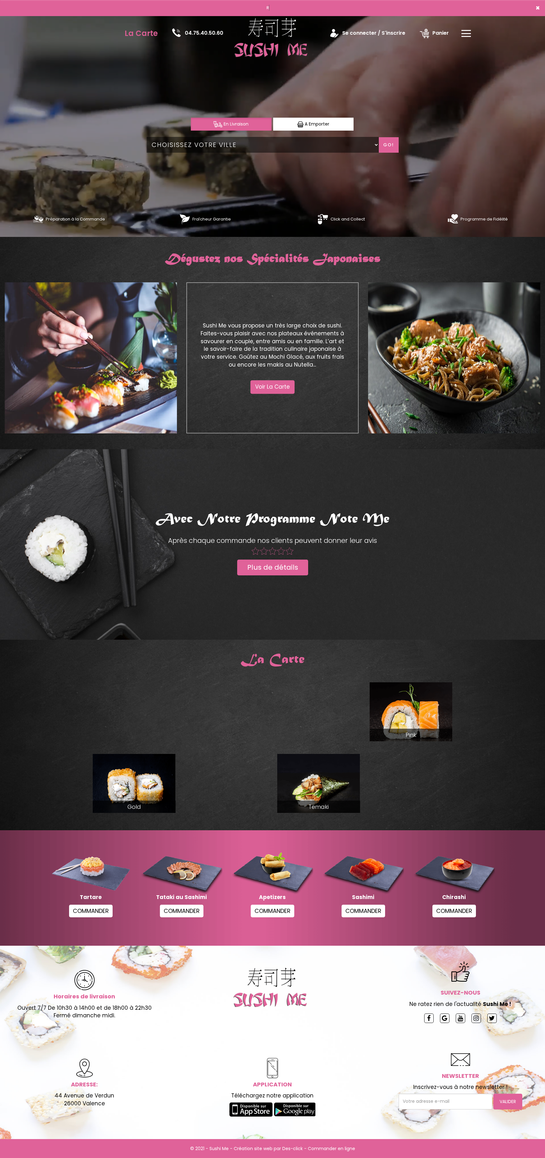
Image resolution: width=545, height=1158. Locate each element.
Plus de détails (272, 567)
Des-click (292, 1148)
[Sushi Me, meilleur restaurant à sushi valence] (273, 33)
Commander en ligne (331, 1148)
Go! (388, 145)
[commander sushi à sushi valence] (38, 219)
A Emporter (316, 124)
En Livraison (235, 124)
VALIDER (508, 1101)
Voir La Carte (272, 387)
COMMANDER (91, 911)
